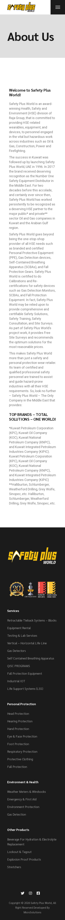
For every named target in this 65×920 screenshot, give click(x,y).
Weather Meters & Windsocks (26, 792)
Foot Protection (18, 744)
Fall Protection (17, 767)
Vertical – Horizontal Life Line (27, 643)
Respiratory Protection (22, 751)
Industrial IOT (16, 681)
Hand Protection (18, 729)
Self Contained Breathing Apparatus (30, 658)
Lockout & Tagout (19, 852)
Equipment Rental (19, 628)
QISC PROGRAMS (18, 666)
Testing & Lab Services (22, 635)
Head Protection (18, 713)
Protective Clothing (20, 759)
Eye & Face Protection (22, 736)
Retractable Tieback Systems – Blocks (32, 620)
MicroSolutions (32, 912)
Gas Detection (16, 814)
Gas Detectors (16, 651)
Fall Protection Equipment (24, 673)
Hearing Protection (19, 721)
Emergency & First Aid (21, 799)
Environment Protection (23, 807)
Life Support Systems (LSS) (25, 689)
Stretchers (14, 867)
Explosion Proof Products (24, 859)
